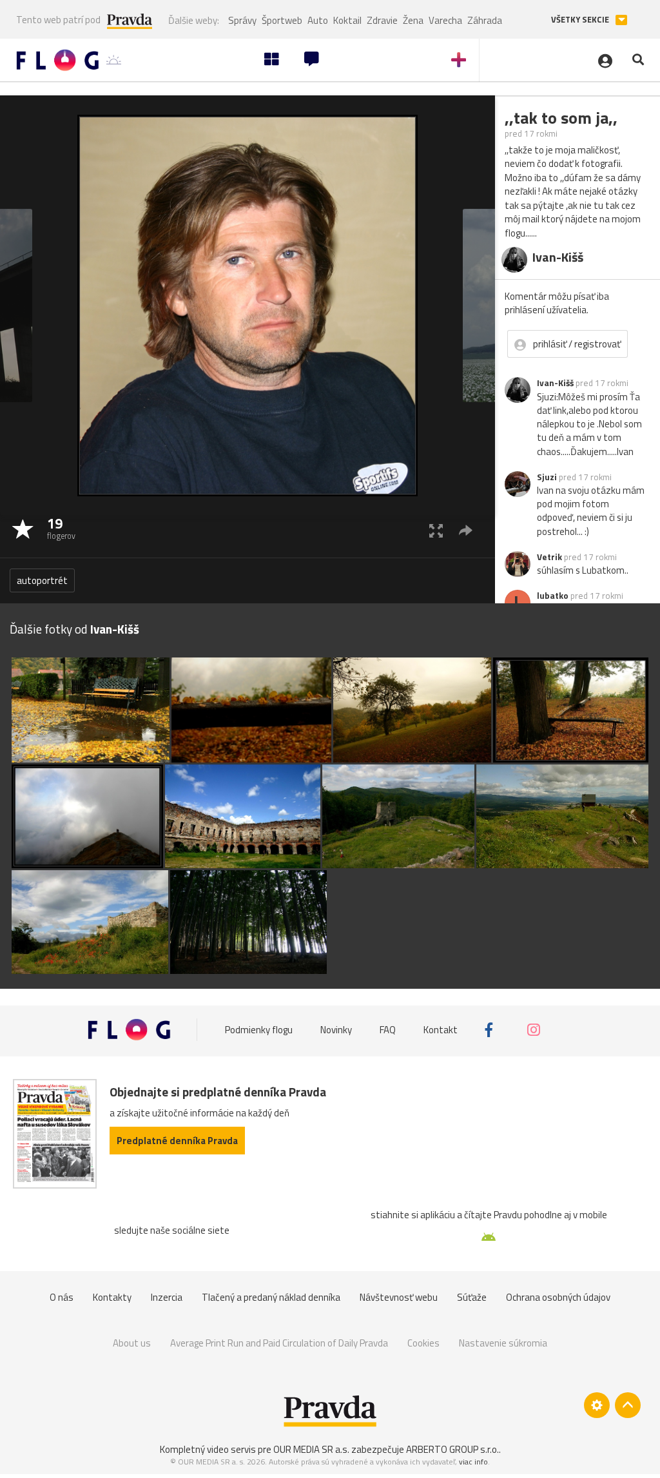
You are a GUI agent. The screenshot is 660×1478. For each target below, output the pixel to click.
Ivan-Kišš (555, 382)
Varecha (445, 20)
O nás (61, 1297)
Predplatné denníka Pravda (177, 1140)
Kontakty (112, 1297)
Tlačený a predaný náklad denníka (271, 1297)
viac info (473, 1461)
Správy (242, 20)
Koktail (347, 20)
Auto (317, 20)
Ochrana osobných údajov (558, 1297)
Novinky (336, 1029)
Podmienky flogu (259, 1029)
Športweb (282, 20)
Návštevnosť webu (399, 1297)
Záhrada (484, 20)
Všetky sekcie (581, 20)
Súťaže (472, 1297)
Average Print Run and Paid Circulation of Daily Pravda (279, 1343)
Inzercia (166, 1297)
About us (132, 1343)
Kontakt (440, 1029)
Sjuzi (547, 477)
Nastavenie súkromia (503, 1343)
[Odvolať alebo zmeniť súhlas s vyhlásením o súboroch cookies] (597, 1405)
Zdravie (382, 20)
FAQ (388, 1029)
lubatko (552, 595)
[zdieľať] (465, 530)
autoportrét (42, 580)
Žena (413, 20)
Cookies (423, 1343)
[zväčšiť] (436, 530)
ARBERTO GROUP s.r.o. (452, 1449)
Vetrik (549, 556)
